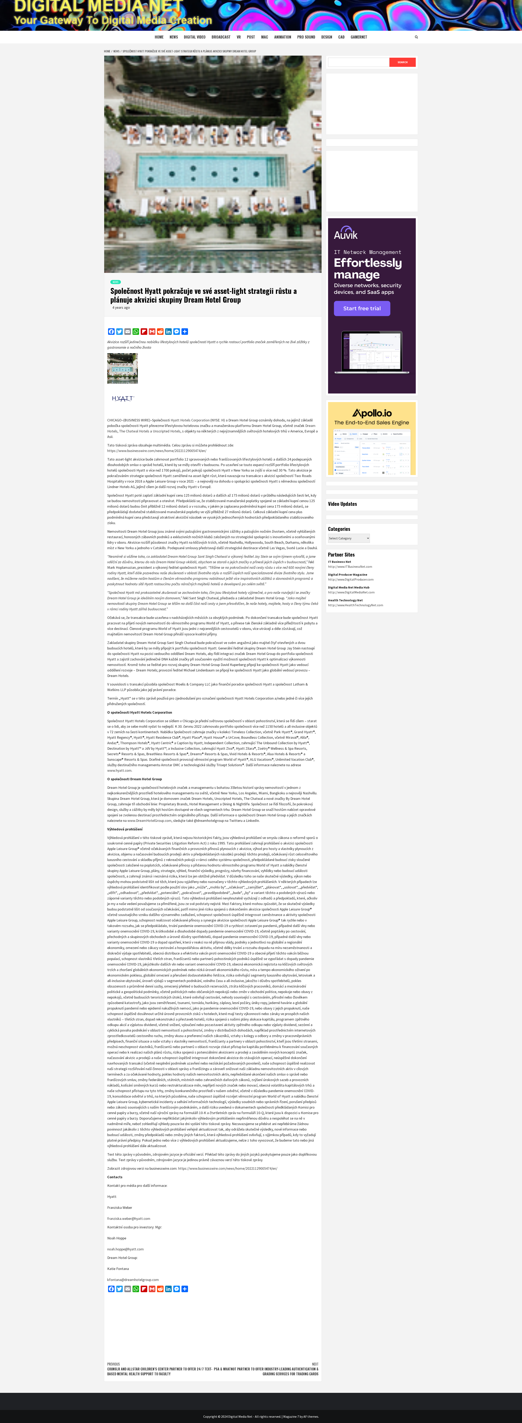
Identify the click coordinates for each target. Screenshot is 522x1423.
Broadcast (221, 37)
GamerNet (359, 37)
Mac (264, 37)
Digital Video (195, 37)
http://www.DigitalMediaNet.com (351, 592)
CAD (341, 37)
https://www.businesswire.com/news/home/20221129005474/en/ (156, 450)
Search (403, 62)
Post (251, 37)
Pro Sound (306, 37)
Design (326, 37)
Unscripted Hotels (166, 431)
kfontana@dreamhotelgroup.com (133, 1279)
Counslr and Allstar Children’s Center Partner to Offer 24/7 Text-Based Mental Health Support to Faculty (159, 1369)
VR (239, 37)
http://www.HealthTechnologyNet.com (355, 605)
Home (159, 37)
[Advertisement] (213, 1325)
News (174, 37)
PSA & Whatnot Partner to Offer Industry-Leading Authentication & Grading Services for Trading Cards (266, 1369)
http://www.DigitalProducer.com (351, 579)
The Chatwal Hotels (134, 431)
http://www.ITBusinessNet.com (350, 566)
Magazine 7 (291, 1416)
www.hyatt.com (119, 770)
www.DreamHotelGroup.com (149, 820)
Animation (282, 37)
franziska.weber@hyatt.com (128, 1218)
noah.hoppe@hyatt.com (125, 1249)
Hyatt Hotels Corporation (190, 420)
